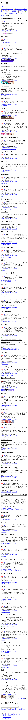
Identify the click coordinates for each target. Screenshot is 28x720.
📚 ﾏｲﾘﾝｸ (11, 13)
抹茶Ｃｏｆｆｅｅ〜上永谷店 (9, 137)
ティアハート (5, 297)
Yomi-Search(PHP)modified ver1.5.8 (11, 715)
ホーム (2, 15)
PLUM (3, 628)
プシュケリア (5, 352)
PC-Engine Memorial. (7, 231)
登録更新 (19, 708)
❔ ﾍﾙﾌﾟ (21, 13)
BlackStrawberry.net (6, 440)
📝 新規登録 (19, 10)
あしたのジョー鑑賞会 (7, 534)
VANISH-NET (5, 86)
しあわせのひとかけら (7, 222)
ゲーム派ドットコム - (7, 36)
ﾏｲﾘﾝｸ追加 (14, 31)
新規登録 (13, 708)
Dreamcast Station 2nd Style (9, 615)
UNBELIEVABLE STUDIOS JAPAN (11, 340)
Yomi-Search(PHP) (7, 717)
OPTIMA (3, 522)
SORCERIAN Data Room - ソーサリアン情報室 (14, 495)
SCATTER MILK (6, 120)
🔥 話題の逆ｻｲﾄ (12, 10)
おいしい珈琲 (5, 186)
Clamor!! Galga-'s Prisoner (8, 367)
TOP (2, 6)
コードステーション (7, 45)
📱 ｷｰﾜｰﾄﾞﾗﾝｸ (21, 11)
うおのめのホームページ (8, 378)
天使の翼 (3, 393)
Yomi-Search (6, 718)
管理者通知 (8, 31)
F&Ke (2, 670)
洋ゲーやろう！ (5, 324)
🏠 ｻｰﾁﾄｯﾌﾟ (3, 9)
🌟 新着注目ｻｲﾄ (17, 9)
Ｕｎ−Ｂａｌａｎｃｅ (7, 247)
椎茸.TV (3, 260)
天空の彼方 (4, 64)
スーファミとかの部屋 (7, 273)
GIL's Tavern (4, 284)
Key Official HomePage (7, 152)
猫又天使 (3, 546)
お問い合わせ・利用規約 (10, 709)
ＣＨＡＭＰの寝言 (6, 311)
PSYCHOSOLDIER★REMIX (9, 480)
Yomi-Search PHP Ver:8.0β (9, 713)
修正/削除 (3, 31)
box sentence (4, 512)
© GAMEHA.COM (21, 709)
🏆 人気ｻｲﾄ (5, 10)
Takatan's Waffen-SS (7, 452)
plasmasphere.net (6, 98)
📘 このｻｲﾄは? (9, 9)
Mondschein (4, 212)
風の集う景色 (5, 174)
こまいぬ (3, 586)
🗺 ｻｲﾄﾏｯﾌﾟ (16, 13)
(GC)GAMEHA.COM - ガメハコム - (11, 18)
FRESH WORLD (6, 573)
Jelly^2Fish (4, 108)
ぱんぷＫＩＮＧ (5, 642)
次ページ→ (22, 698)
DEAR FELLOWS (6, 409)
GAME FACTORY (6, 424)
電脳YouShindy (5, 161)
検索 (8, 708)
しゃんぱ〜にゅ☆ (6, 603)
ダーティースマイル (7, 199)
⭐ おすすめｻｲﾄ (6, 11)
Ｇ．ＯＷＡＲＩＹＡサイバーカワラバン (12, 559)
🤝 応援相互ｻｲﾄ (14, 11)
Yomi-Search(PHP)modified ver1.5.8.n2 (12, 714)
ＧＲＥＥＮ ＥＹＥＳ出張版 (9, 468)
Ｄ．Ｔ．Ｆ (4, 682)
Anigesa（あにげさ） (7, 655)
